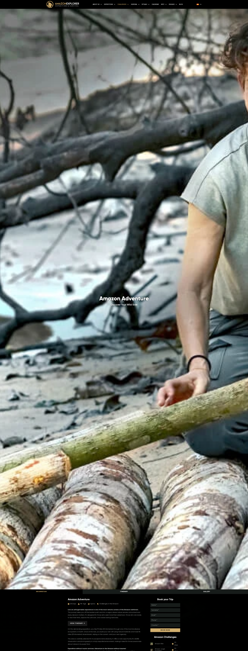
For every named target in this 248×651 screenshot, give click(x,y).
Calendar (155, 4)
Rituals (144, 4)
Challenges (122, 4)
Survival (134, 4)
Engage (172, 4)
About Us (96, 4)
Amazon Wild (159, 643)
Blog (181, 4)
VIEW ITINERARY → (77, 623)
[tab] (41, 591)
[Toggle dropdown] (101, 4)
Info (162, 4)
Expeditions (108, 4)
